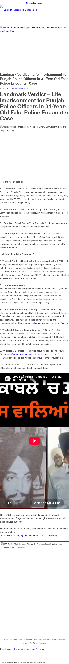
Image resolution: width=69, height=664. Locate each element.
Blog (3, 88)
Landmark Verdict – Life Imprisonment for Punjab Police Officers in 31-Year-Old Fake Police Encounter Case (34, 78)
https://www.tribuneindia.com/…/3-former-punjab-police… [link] (32, 354)
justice (20, 649)
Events (8, 88)
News (14, 88)
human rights (11, 649)
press (32, 649)
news (26, 649)
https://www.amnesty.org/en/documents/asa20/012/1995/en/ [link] (28, 535)
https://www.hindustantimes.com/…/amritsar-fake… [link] (43, 323)
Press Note (21, 88)
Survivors (40, 649)
